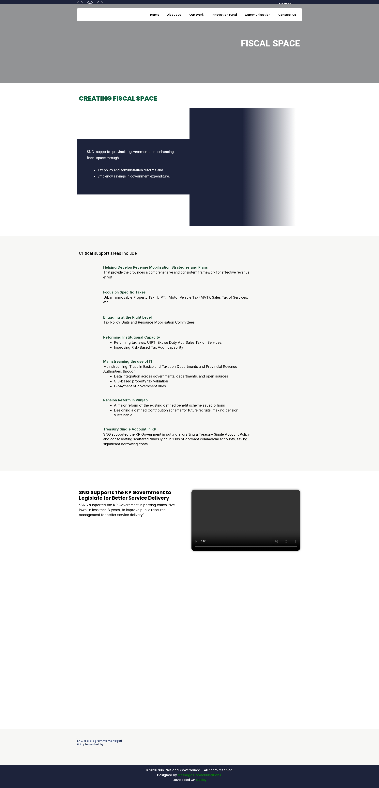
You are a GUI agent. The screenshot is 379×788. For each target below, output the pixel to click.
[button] (245, 520)
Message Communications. (200, 775)
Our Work (196, 15)
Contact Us (287, 15)
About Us (174, 15)
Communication (257, 15)
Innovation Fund (224, 15)
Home (154, 15)
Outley (201, 780)
